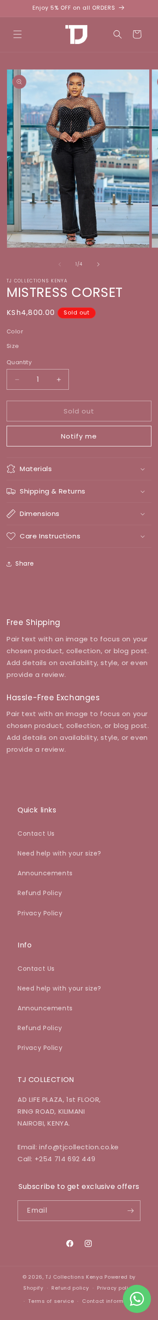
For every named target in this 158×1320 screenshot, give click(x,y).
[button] (17, 34)
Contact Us (36, 833)
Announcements (45, 873)
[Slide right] (98, 264)
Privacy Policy (40, 913)
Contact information (110, 1301)
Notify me (79, 436)
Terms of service (51, 1301)
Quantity (19, 362)
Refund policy (70, 1287)
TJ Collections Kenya (74, 1276)
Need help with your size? (59, 853)
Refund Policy (40, 893)
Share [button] (24, 563)
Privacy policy (116, 1287)
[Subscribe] (130, 1210)
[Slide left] (59, 264)
